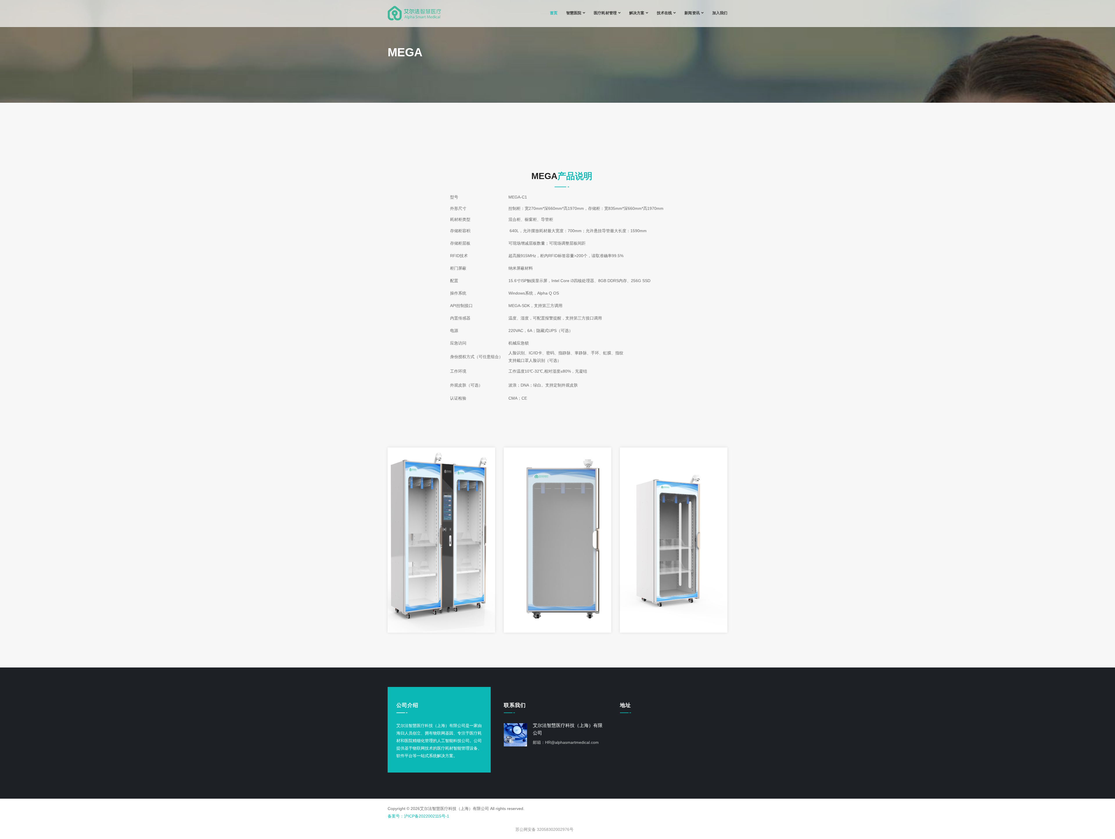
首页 (554, 13)
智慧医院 (573, 13)
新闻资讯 (691, 13)
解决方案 (636, 13)
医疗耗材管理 (605, 13)
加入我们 (719, 13)
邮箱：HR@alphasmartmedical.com (566, 742)
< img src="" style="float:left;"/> (543, 824)
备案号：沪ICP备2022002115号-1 (418, 816)
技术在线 (664, 13)
